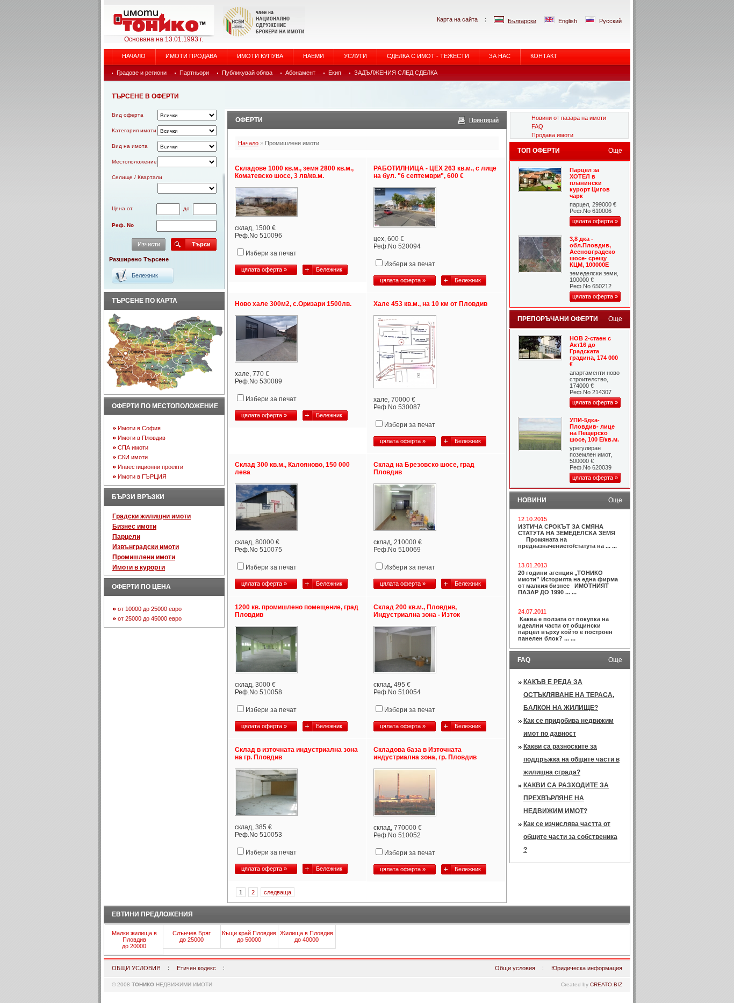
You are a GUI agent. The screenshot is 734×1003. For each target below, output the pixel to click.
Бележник (329, 269)
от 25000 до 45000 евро (150, 618)
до (186, 208)
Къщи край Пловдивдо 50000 (249, 936)
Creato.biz (606, 984)
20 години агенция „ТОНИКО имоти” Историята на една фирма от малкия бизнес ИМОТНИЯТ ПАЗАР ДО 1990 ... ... (568, 582)
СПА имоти (133, 447)
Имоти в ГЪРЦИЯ (142, 476)
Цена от (122, 208)
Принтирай (484, 120)
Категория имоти (134, 130)
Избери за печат (271, 253)
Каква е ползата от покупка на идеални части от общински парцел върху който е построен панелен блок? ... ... (565, 629)
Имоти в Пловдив (141, 438)
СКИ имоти (133, 457)
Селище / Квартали (137, 177)
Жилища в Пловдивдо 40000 (306, 936)
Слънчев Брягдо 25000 (191, 936)
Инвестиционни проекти (150, 467)
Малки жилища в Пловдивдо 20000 (134, 939)
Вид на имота (130, 146)
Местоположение (134, 162)
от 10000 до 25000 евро (150, 609)
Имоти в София (139, 428)
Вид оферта (127, 115)
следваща (277, 892)
